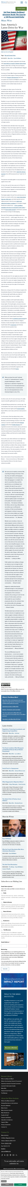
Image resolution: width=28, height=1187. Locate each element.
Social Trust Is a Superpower (10, 768)
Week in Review (7, 902)
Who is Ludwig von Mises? (7, 1078)
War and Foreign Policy (10, 55)
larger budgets (21, 408)
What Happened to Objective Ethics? (13, 782)
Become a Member (11, 1048)
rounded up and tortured (19, 318)
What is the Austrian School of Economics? (11, 1081)
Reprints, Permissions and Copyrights (11, 709)
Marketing (4, 949)
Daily (4, 893)
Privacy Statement (6, 1124)
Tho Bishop (11, 867)
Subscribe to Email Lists (7, 1120)
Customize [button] (3, 1181)
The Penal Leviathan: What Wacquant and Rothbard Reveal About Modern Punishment (13, 749)
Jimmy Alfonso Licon (20, 770)
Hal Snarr (17, 733)
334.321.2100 (8, 1143)
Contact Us (4, 1127)
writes (17, 369)
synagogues (13, 325)
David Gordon (22, 784)
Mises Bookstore (5, 1112)
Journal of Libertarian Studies (8, 1086)
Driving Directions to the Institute (9, 1103)
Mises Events (4, 1108)
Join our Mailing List (6, 1151)
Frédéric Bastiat (16, 424)
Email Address (5, 942)
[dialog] (14, 1178)
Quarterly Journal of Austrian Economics (11, 1083)
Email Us (3, 1148)
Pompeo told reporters (13, 77)
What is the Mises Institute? (8, 1101)
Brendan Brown (18, 803)
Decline (7, 1184)
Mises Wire (6, 20)
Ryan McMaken (17, 58)
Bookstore (6, 920)
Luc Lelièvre (18, 753)
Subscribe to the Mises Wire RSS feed (11, 719)
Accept (20, 1184)
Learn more (11, 957)
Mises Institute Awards (6, 1110)
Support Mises (21, 8)
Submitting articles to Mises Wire (10, 706)
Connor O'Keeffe (6, 869)
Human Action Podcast (7, 1090)
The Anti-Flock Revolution (9, 864)
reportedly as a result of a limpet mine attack (15, 63)
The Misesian (7, 930)
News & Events (7, 911)
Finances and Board (6, 1117)
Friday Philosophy (13, 784)
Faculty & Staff (5, 1115)
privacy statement (5, 965)
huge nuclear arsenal (10, 209)
